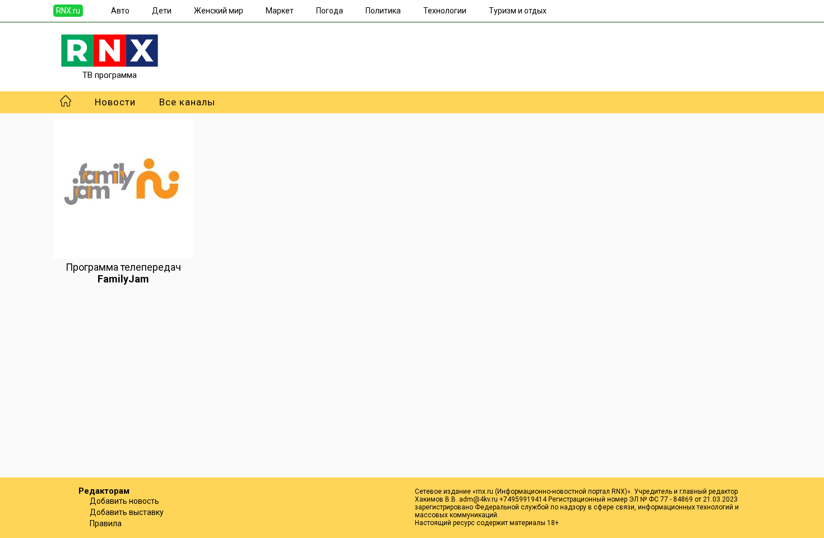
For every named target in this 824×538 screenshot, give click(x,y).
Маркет (280, 10)
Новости (115, 102)
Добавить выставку (127, 512)
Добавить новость (124, 501)
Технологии (444, 10)
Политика (383, 10)
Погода (329, 10)
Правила (106, 523)
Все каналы (187, 102)
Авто (120, 10)
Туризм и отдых (518, 10)
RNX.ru (68, 10)
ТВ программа (109, 75)
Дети (162, 10)
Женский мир (218, 10)
